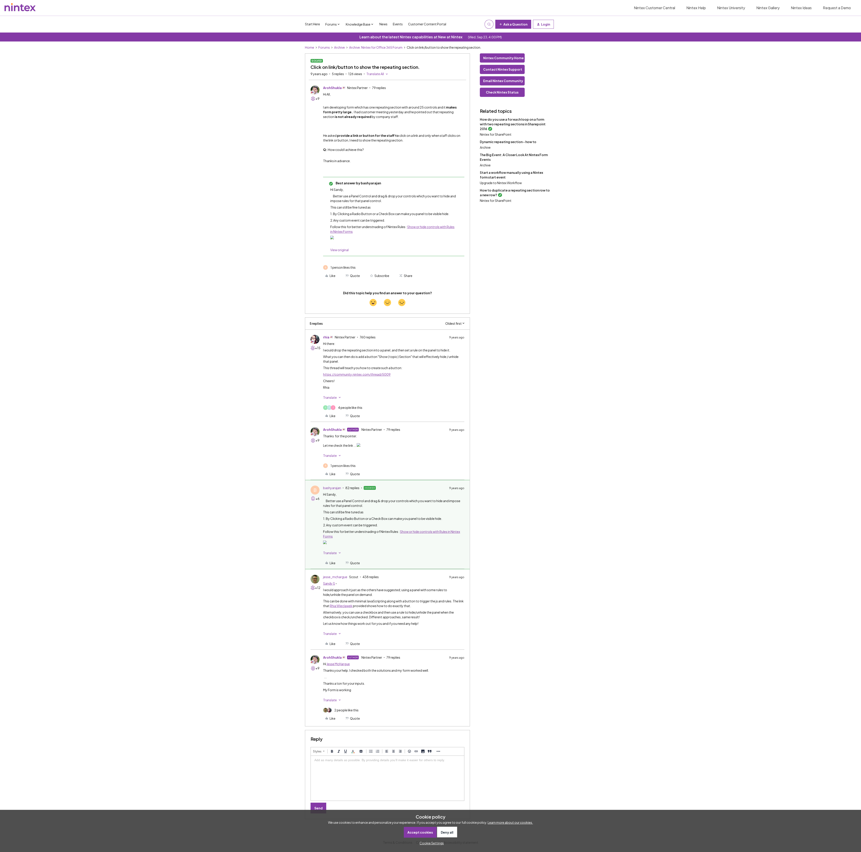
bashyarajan (332, 488)
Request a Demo (837, 7)
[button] (513, 24)
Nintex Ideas (801, 7)
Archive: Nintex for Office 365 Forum (375, 47)
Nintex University (731, 7)
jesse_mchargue (335, 577)
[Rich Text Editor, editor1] (387, 778)
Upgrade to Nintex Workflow (501, 183)
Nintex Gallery (768, 7)
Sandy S (329, 583)
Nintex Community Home (503, 58)
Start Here (312, 24)
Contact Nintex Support (502, 69)
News (383, 24)
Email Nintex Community (503, 81)
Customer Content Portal (427, 24)
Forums (324, 47)
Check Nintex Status (502, 92)
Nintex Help (696, 7)
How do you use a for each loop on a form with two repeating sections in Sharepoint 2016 (513, 124)
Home (309, 47)
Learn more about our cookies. (510, 822)
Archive (339, 47)
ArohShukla (332, 88)
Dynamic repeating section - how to (508, 142)
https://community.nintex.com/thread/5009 (357, 374)
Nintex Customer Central (654, 7)
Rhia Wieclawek (341, 606)
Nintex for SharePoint (495, 134)
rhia (326, 337)
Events (398, 24)
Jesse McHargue (338, 664)
